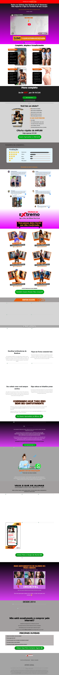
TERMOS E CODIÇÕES (34, 660)
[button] (29, 580)
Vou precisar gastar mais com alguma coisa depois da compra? (18, 640)
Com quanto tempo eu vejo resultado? (13, 642)
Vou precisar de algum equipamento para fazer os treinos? (17, 644)
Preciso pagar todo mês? (11, 638)
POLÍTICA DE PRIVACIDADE (25, 660)
